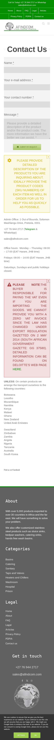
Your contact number (19, 97)
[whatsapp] (32, 681)
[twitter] (27, 681)
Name (9, 63)
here (17, 369)
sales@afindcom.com (27, 5)
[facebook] (22, 681)
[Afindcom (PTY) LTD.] (27, 684)
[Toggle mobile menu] (48, 23)
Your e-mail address (18, 80)
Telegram (30, 229)
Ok (35, 735)
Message (11, 114)
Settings (21, 735)
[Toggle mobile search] (43, 23)
